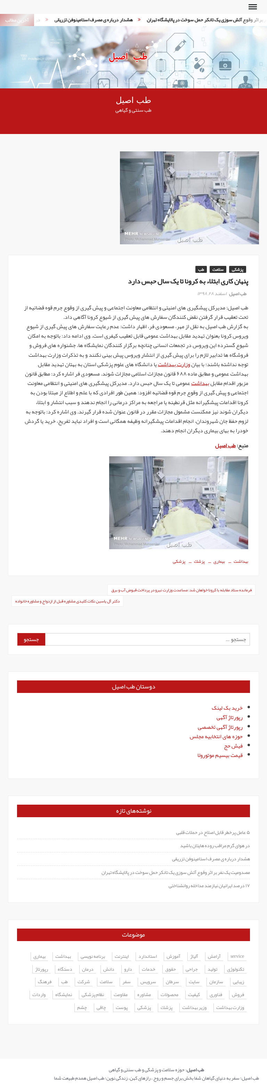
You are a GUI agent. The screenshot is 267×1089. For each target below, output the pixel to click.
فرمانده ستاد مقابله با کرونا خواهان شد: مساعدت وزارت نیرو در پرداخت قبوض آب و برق (181, 590)
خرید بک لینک (227, 707)
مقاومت (121, 995)
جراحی (192, 969)
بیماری (219, 561)
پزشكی (179, 561)
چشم (82, 1007)
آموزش (173, 956)
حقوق (170, 969)
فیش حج (233, 745)
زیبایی (238, 982)
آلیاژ (194, 956)
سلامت (218, 269)
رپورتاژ (41, 969)
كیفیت (194, 995)
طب (201, 269)
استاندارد (147, 956)
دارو (128, 969)
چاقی (101, 1007)
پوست (122, 1007)
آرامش (214, 956)
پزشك (199, 561)
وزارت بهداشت (174, 364)
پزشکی (237, 269)
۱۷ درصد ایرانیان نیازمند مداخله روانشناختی (209, 885)
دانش (108, 969)
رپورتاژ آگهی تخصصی (220, 727)
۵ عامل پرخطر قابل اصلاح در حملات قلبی (213, 832)
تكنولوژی (235, 969)
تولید (212, 969)
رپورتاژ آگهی (230, 717)
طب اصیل (134, 100)
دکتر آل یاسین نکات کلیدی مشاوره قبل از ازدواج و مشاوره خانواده (67, 601)
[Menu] (252, 7)
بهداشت (200, 383)
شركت (84, 982)
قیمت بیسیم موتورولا (220, 755)
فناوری (216, 995)
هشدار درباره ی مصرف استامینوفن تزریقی (83, 19)
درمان (88, 969)
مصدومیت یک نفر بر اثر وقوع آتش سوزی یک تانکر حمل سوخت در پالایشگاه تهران (176, 872)
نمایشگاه (63, 995)
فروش (238, 995)
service (237, 956)
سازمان (216, 982)
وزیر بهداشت (194, 1007)
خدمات (148, 969)
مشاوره (144, 995)
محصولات (169, 995)
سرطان (172, 982)
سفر (126, 982)
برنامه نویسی (93, 956)
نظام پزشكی (93, 995)
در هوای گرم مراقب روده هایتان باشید (215, 845)
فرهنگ (44, 982)
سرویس (148, 982)
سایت (194, 982)
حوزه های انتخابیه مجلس (216, 736)
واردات (39, 995)
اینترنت (122, 956)
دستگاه (65, 969)
